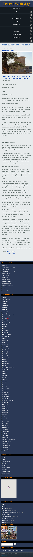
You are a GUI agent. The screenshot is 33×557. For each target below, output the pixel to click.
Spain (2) (4, 418)
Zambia (4, 522)
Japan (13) (4, 379)
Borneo (4, 506)
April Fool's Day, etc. (7, 285)
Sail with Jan (5, 269)
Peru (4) (4, 406)
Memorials (5, 277)
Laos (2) (4, 385)
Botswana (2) (5, 317)
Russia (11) (5, 414)
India (3, 371)
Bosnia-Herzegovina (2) (8, 315)
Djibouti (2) (5, 338)
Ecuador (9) (5, 340)
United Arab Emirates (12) (8, 439)
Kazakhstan (5, 383)
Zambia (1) (5, 449)
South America (16, 37)
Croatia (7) (5, 332)
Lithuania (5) (5, 389)
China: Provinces (6, 514)
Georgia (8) (5, 355)
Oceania (16, 40)
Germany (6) (5, 357)
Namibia (4, 518)
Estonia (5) (5, 346)
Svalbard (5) (5, 424)
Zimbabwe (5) (5, 451)
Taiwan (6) (5, 429)
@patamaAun (4, 555)
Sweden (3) (5, 425)
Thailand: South (6, 510)
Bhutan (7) (5, 311)
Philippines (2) (5, 408)
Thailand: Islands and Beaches (9, 512)
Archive (4, 289)
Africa (16, 15)
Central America (16, 34)
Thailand (4, 433)
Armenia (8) (5, 301)
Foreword (4, 265)
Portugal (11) (5, 410)
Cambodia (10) (6, 322)
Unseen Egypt (11, 253)
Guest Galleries (6, 291)
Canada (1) (5, 324)
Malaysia (4, 390)
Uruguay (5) (5, 443)
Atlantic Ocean (16, 18)
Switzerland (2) (6, 427)
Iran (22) (4, 375)
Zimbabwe (5, 520)
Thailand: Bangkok (7, 516)
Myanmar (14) (5, 396)
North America (16, 28)
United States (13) (6, 441)
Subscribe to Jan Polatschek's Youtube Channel (12, 550)
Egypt (3, 342)
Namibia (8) (5, 398)
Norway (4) (5, 402)
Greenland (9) (5, 361)
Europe (16, 21)
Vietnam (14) (5, 447)
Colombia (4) (5, 330)
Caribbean (16, 31)
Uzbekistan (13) (6, 445)
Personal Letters (6, 279)
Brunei (4, 508)
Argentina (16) (6, 299)
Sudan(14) (4, 420)
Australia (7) (5, 303)
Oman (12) (5, 404)
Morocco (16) (5, 394)
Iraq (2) (4, 377)
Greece (4, 359)
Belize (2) (4, 309)
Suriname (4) (5, 422)
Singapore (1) (5, 416)
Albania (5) (5, 297)
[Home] (16, 6)
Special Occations (6, 283)
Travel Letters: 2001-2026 (8, 267)
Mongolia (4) (5, 392)
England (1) (5, 344)
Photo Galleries (6, 273)
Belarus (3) (5, 307)
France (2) (4, 354)
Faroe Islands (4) (6, 350)
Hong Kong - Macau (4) (8, 367)
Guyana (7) (5, 365)
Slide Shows (5, 271)
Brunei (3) (5, 319)
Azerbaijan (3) (5, 305)
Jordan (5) (4, 381)
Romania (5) (5, 412)
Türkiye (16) (5, 435)
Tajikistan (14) (5, 431)
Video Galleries (6, 275)
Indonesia (4, 373)
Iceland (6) (5, 369)
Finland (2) (5, 352)
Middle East (16, 24)
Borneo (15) (6, 313)
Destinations (16, 8)
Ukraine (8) (5, 437)
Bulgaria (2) (5, 320)
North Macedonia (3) (7, 400)
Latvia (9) (4, 387)
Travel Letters (11, 251)
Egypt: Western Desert (8, 50)
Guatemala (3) (5, 363)
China (3, 328)
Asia (16, 11)
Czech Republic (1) (7, 334)
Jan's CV (4, 287)
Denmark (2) (5, 336)
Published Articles (6, 281)
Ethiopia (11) (5, 348)
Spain (3, 504)
